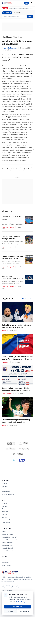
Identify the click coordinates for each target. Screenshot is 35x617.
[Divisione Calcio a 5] (12, 460)
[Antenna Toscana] (17, 454)
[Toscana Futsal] (24, 448)
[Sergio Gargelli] (11, 448)
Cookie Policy (20, 602)
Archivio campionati (8, 494)
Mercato (4, 509)
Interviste (4, 517)
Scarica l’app (6, 560)
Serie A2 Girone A (7, 542)
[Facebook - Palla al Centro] (3, 586)
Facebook (16, 169)
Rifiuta (10, 611)
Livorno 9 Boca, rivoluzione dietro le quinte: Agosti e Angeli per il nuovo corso (17, 358)
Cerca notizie (6, 522)
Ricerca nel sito (6, 565)
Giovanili (4, 514)
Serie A (4, 531)
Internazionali (6, 491)
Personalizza (24, 611)
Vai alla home (27, 299)
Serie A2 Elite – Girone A (9, 537)
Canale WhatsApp (7, 590)
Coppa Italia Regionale (9, 48)
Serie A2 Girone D (7, 551)
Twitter (28, 169)
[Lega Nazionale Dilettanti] (22, 460)
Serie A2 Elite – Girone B (9, 540)
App (26, 3)
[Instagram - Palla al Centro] (8, 586)
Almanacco (5, 562)
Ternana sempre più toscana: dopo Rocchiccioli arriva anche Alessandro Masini (17, 422)
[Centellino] (23, 443)
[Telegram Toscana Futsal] (17, 586)
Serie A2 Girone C (7, 548)
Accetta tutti (17, 606)
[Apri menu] (31, 3)
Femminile (5, 511)
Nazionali (4, 483)
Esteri (3, 489)
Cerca (30, 16)
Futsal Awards (6, 520)
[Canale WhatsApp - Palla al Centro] (12, 586)
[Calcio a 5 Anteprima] (11, 443)
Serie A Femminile (7, 534)
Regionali (4, 486)
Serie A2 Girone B (7, 545)
